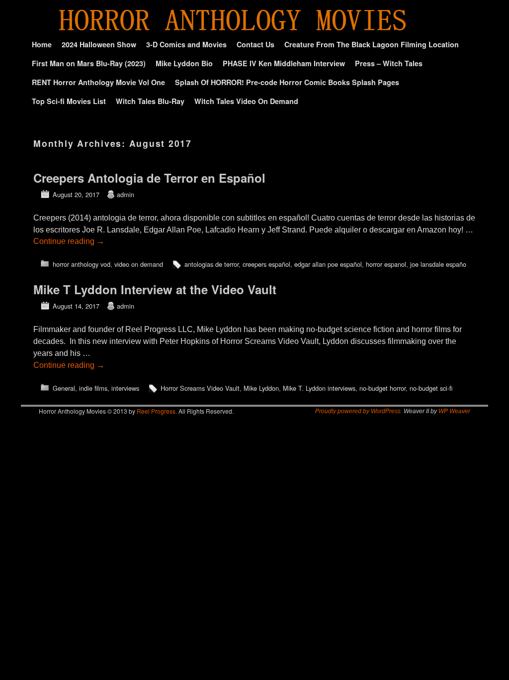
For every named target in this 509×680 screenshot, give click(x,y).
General (64, 388)
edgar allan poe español (328, 264)
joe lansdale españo (438, 264)
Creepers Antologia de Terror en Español (149, 177)
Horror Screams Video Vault (200, 388)
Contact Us (255, 44)
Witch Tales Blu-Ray (150, 101)
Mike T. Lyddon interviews (319, 388)
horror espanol (386, 264)
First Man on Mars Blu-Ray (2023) (89, 63)
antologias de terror (211, 264)
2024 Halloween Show (99, 44)
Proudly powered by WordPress (358, 411)
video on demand (138, 264)
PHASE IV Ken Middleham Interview (284, 63)
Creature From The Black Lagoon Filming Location (371, 44)
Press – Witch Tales (389, 63)
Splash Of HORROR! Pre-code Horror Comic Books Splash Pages (287, 82)
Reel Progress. (157, 411)
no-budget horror (382, 388)
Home (42, 44)
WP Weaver (454, 411)
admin (125, 194)
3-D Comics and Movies (186, 44)
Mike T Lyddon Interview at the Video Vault (154, 289)
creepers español (266, 264)
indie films (93, 388)
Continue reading (68, 241)
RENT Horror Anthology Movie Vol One (98, 82)
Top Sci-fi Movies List (69, 101)
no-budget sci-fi (431, 388)
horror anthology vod (81, 264)
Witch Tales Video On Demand (246, 101)
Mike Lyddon (261, 388)
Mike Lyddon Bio (184, 63)
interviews (125, 388)
